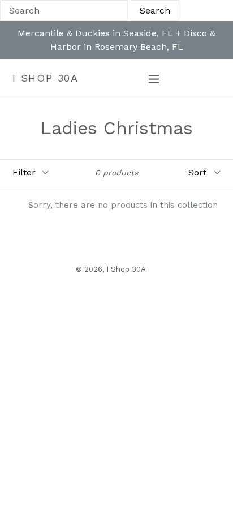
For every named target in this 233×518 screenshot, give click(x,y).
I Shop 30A (45, 78)
